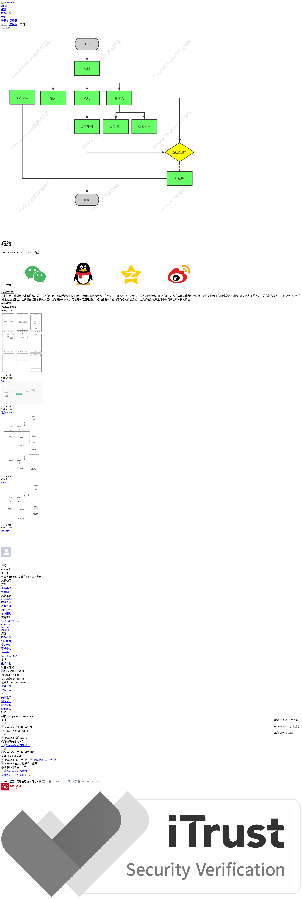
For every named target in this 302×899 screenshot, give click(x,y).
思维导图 (6, 588)
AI (2, 5)
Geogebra (6, 624)
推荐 (3, 9)
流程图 (13, 24)
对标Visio (6, 690)
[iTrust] (151, 896)
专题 (3, 17)
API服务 (5, 610)
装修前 (5, 531)
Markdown (6, 598)
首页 (4, 24)
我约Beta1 (6, 412)
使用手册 (6, 652)
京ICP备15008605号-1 (54, 781)
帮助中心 (6, 648)
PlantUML (6, 629)
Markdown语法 (9, 656)
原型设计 (6, 606)
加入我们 (6, 701)
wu (2, 380)
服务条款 (6, 705)
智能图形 (6, 613)
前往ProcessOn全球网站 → (15, 775)
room (3, 482)
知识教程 (6, 641)
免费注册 (12, 20)
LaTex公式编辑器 (10, 621)
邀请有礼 (6, 663)
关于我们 (6, 697)
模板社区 (6, 13)
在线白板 (6, 602)
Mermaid (5, 627)
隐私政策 (6, 709)
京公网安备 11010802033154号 (84, 781)
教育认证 (6, 686)
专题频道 (6, 644)
